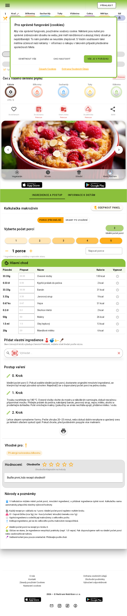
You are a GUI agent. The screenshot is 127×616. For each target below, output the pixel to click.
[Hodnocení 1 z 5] (44, 464)
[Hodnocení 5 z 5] (71, 464)
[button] (17, 13)
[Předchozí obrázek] (8, 150)
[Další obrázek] (119, 150)
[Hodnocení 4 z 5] (64, 464)
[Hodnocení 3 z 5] (58, 464)
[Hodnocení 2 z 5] (51, 464)
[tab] (47, 195)
